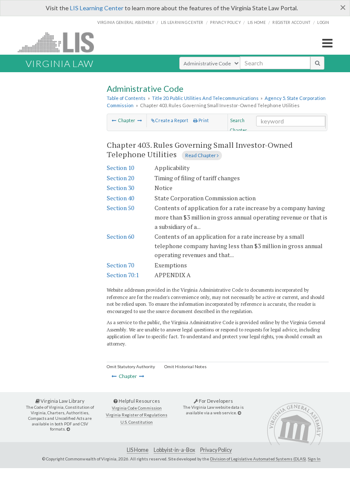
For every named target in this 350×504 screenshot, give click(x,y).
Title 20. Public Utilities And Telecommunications (205, 98)
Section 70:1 (123, 275)
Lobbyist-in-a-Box (174, 450)
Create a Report (171, 120)
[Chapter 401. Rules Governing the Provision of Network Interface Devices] (114, 120)
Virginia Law (59, 63)
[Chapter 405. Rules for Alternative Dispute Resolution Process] (139, 120)
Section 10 (120, 168)
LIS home (257, 22)
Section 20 (120, 178)
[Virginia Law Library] (68, 429)
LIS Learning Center (96, 8)
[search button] (317, 62)
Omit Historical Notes (185, 366)
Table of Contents (126, 98)
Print (203, 120)
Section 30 (120, 188)
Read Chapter (201, 155)
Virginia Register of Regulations (136, 415)
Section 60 (120, 236)
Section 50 (120, 208)
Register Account (291, 22)
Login (323, 22)
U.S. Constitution (136, 422)
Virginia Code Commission (137, 408)
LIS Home (138, 450)
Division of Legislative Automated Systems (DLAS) (258, 458)
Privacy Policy (225, 22)
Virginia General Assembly (125, 22)
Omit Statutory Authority (131, 366)
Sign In (314, 458)
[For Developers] (239, 412)
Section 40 (120, 198)
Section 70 (120, 265)
